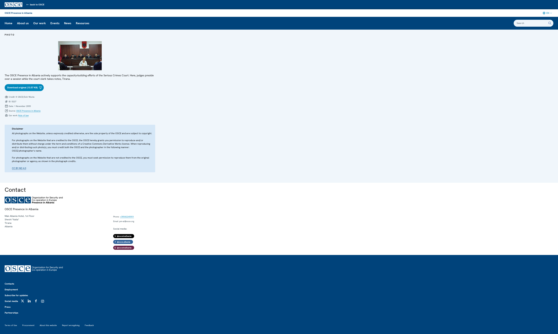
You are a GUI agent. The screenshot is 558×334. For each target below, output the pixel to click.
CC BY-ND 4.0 (19, 168)
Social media (11, 301)
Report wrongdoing (70, 325)
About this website (48, 325)
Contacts (9, 283)
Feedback (89, 325)
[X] (22, 301)
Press (8, 306)
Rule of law (23, 115)
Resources (82, 23)
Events (54, 23)
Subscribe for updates (16, 295)
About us (23, 23)
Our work (39, 23)
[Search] (549, 23)
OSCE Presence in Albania (18, 13)
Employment (11, 289)
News (67, 23)
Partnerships (11, 312)
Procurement (28, 325)
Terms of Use (11, 325)
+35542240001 (127, 216)
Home (8, 23)
